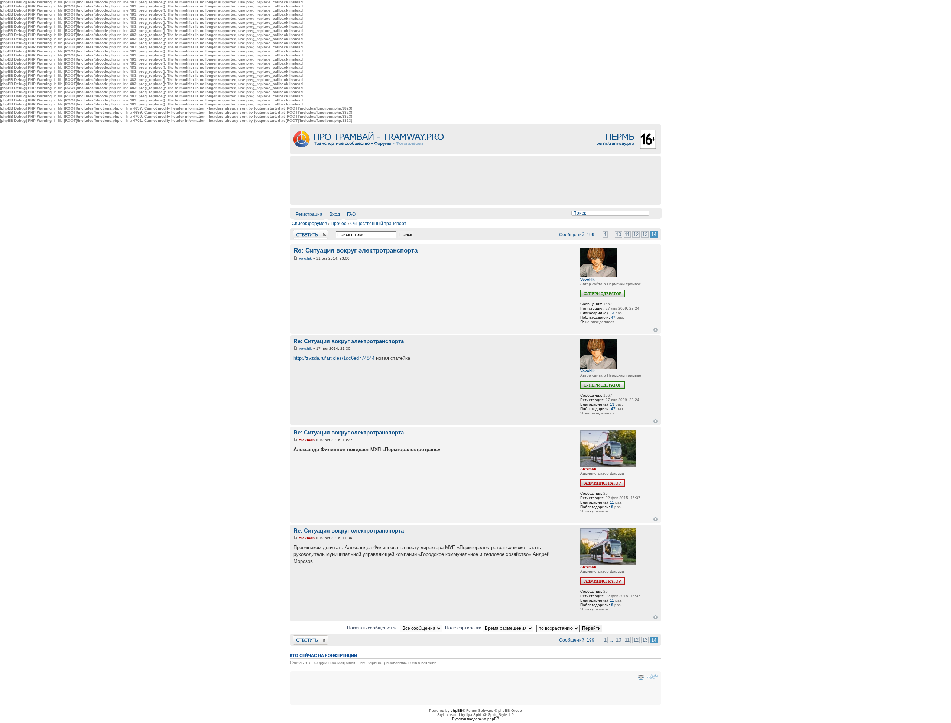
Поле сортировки (464, 628)
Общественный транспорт (378, 223)
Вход (335, 214)
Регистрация (309, 214)
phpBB (456, 711)
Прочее (339, 223)
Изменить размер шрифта (652, 676)
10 (618, 234)
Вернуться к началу (655, 330)
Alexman (307, 440)
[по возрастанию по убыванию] (570, 628)
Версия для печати (641, 676)
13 (644, 234)
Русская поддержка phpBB (475, 719)
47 (613, 317)
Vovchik (305, 258)
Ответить (302, 232)
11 (627, 234)
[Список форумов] (475, 153)
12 (636, 234)
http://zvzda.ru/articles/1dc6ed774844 (333, 358)
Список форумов (309, 223)
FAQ (351, 214)
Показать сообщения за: (373, 628)
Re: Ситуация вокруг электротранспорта (355, 250)
